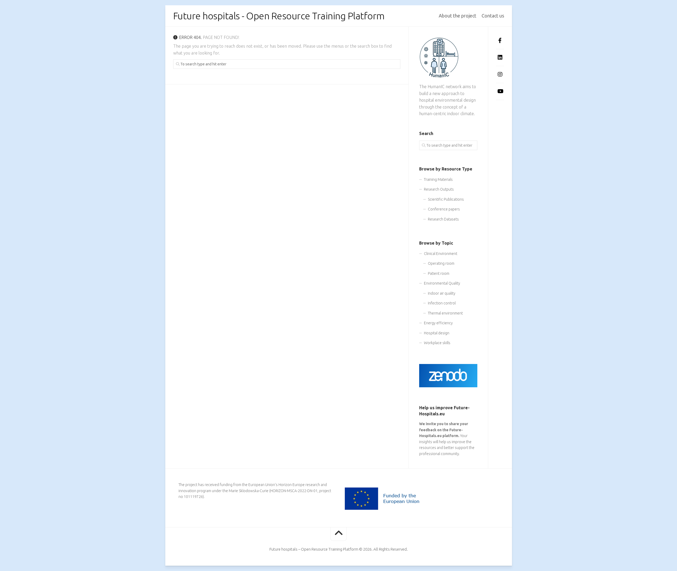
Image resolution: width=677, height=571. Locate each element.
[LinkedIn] (500, 57)
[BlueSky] (500, 108)
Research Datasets (443, 219)
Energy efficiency (438, 323)
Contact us (493, 15)
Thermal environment (445, 313)
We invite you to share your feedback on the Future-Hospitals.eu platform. (443, 430)
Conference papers (444, 209)
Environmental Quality (442, 283)
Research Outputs (439, 189)
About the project (457, 15)
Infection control (442, 303)
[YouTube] (500, 91)
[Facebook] (500, 40)
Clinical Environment (440, 253)
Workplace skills (437, 343)
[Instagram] (500, 74)
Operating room (441, 263)
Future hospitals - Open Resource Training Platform (279, 15)
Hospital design (436, 333)
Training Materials (438, 179)
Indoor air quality (441, 293)
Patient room (438, 273)
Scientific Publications (446, 199)
